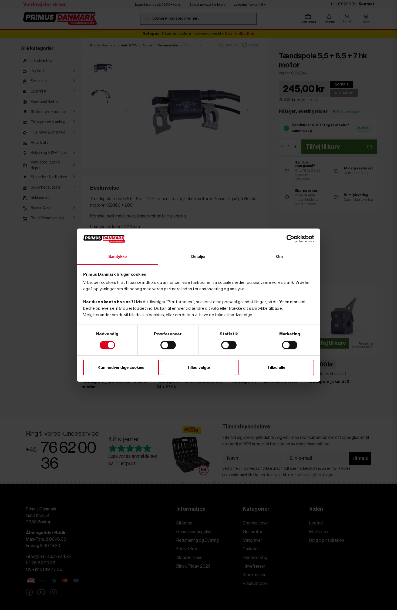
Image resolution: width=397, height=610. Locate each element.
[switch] (168, 345)
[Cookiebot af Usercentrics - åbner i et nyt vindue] (290, 239)
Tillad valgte (198, 367)
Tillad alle (276, 367)
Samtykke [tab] (117, 256)
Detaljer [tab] (198, 256)
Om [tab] (279, 256)
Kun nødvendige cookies (120, 367)
